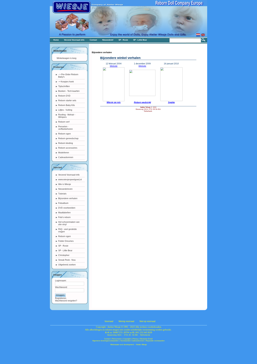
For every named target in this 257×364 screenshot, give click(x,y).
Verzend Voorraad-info (69, 175)
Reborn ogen (64, 134)
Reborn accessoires (67, 148)
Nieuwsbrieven (65, 189)
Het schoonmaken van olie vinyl (69, 223)
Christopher (63, 255)
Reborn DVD (64, 96)
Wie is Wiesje (64, 184)
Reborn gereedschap (68, 138)
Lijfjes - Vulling (65, 110)
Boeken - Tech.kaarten (69, 91)
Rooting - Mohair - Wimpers (66, 115)
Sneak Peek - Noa (67, 260)
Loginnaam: (60, 280)
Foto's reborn (64, 217)
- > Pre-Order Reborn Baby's (68, 75)
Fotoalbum (63, 203)
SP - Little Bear (65, 250)
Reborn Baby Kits (66, 105)
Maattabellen (64, 212)
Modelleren (63, 152)
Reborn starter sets (67, 100)
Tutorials (62, 193)
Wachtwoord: (61, 287)
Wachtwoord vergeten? (66, 300)
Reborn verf (63, 122)
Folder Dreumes (66, 241)
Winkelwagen (59, 50)
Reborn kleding (65, 143)
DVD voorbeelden (66, 208)
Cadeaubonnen (65, 157)
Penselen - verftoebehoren (65, 127)
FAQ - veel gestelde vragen (67, 230)
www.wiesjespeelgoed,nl (70, 179)
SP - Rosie (63, 246)
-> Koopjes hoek (66, 81)
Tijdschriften (64, 86)
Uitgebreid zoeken (67, 264)
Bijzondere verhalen (67, 198)
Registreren (60, 298)
